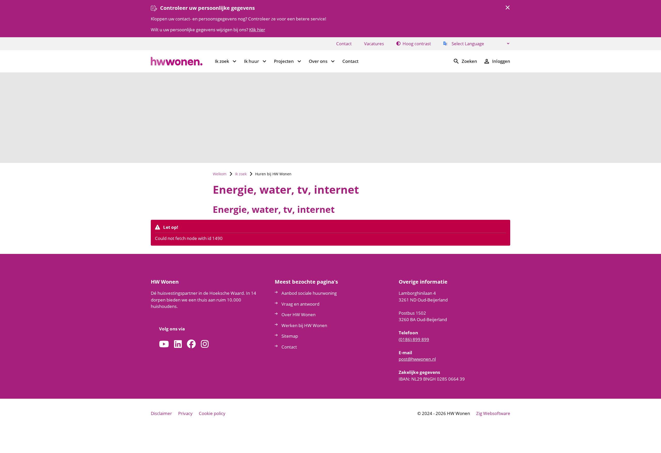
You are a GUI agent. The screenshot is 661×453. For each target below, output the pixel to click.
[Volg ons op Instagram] (205, 344)
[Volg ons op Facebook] (191, 344)
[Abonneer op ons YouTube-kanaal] (164, 344)
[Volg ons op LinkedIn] (178, 344)
